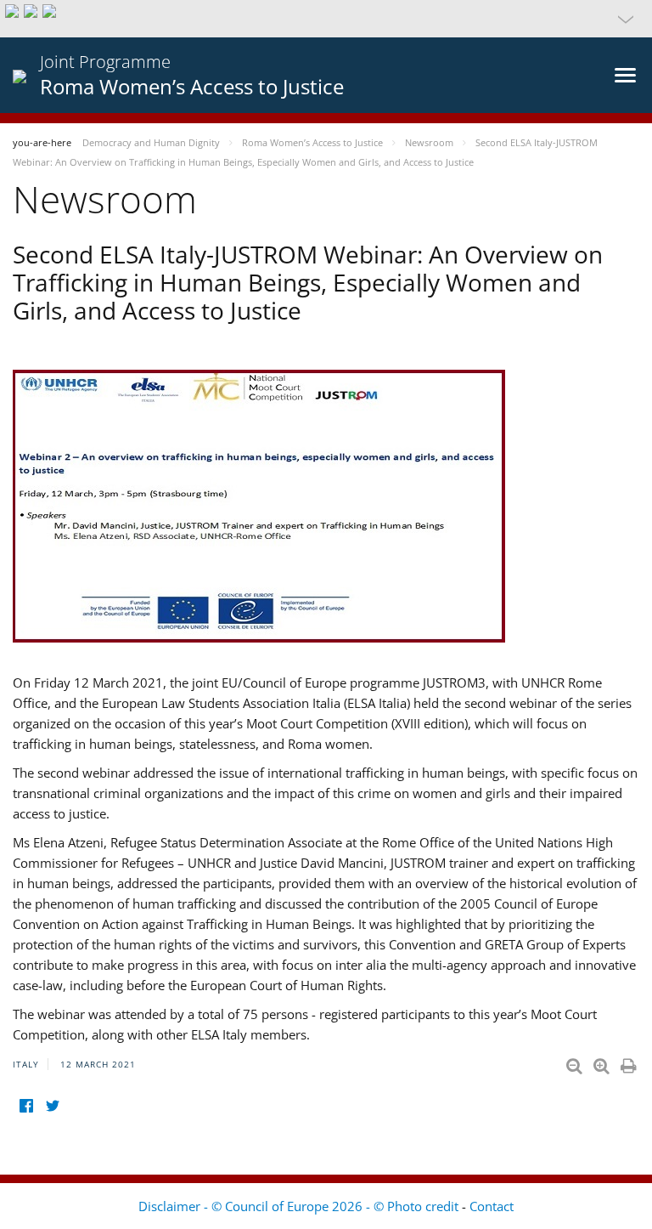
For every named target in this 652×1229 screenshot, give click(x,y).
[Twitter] (52, 1106)
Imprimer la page (630, 1062)
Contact (491, 1206)
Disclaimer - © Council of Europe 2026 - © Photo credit (300, 1206)
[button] (326, 18)
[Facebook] (26, 1106)
